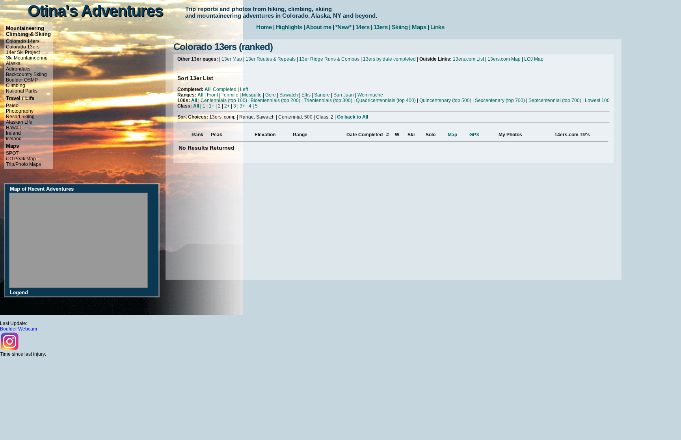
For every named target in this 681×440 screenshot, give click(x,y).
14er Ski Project (23, 52)
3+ (242, 106)
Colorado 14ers (22, 41)
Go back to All (352, 117)
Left (244, 89)
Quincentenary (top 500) (445, 100)
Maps (419, 27)
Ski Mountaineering (27, 58)
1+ (211, 106)
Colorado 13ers (22, 47)
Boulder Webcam (18, 329)
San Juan (343, 95)
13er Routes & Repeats (271, 59)
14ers (362, 27)
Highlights (289, 27)
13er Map (231, 59)
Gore (270, 95)
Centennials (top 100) (224, 100)
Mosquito (252, 95)
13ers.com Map (504, 59)
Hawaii (13, 127)
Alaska (13, 63)
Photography (19, 111)
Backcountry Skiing (26, 74)
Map (452, 134)
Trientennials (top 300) (328, 100)
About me (318, 27)
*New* (343, 27)
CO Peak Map (21, 159)
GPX (474, 134)
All (207, 89)
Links (437, 27)
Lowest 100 (597, 100)
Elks (306, 95)
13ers (381, 27)
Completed (224, 89)
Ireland (13, 133)
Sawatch (288, 95)
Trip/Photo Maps (23, 164)
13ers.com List (468, 59)
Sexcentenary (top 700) (500, 100)
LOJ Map (533, 59)
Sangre (322, 95)
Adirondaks (18, 69)
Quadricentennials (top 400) (386, 100)
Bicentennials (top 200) (275, 100)
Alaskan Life (19, 122)
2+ (227, 106)
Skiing (400, 27)
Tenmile (229, 95)
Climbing (15, 85)
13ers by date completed (389, 59)
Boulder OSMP (22, 80)
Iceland (14, 138)
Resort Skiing (20, 116)
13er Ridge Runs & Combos (329, 59)
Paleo (12, 105)
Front (212, 95)
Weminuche (370, 95)
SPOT (12, 153)
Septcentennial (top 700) (554, 100)
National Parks (21, 91)
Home (264, 27)
